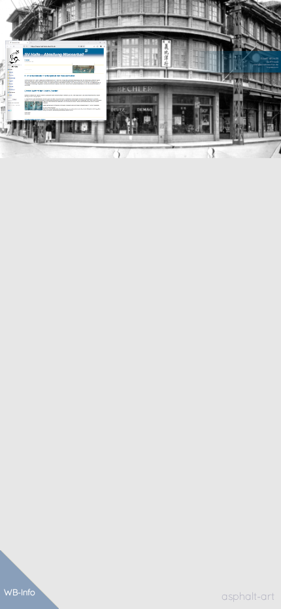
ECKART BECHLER (269, 59)
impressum (272, 67)
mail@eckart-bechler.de (266, 64)
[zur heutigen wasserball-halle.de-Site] (56, 80)
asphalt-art (248, 595)
